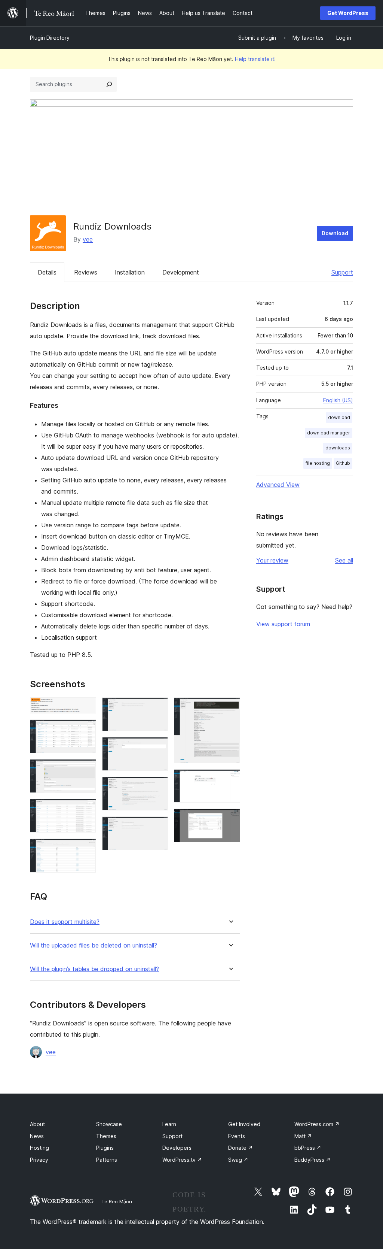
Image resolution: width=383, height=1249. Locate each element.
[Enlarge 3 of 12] (86, 769)
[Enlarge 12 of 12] (230, 818)
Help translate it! (255, 59)
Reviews (85, 272)
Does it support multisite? (64, 921)
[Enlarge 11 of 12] (230, 779)
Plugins (105, 1148)
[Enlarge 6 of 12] (158, 707)
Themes (106, 1136)
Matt (303, 1136)
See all (344, 560)
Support (342, 272)
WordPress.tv (182, 1159)
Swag (238, 1159)
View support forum (283, 624)
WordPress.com (317, 1124)
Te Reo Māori (116, 1201)
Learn (169, 1124)
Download (335, 233)
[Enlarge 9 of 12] (158, 826)
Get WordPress (347, 13)
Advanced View (278, 484)
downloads (337, 448)
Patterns (106, 1159)
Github (343, 463)
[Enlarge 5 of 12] (86, 848)
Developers (177, 1148)
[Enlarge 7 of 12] (158, 747)
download (339, 417)
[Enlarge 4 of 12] (86, 809)
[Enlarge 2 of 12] (86, 729)
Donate (240, 1148)
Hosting (39, 1148)
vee (88, 239)
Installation (130, 272)
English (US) (338, 400)
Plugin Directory (50, 37)
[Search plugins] (109, 84)
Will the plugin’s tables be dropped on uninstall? (94, 969)
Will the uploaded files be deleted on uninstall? (93, 945)
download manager (328, 433)
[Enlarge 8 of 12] (158, 787)
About (37, 1124)
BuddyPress (312, 1159)
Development (180, 272)
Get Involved (244, 1124)
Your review (272, 560)
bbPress (307, 1148)
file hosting (318, 463)
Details (47, 272)
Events (236, 1136)
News (37, 1136)
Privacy (39, 1159)
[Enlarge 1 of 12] (86, 707)
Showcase (109, 1124)
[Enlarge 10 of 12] (230, 707)
